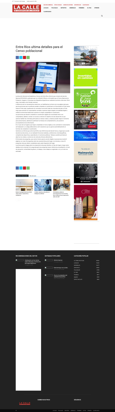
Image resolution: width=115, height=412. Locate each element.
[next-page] (19, 200)
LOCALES (55, 410)
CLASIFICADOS (96, 410)
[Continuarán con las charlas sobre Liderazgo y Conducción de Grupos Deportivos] (20, 262)
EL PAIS (84, 410)
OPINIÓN (89, 410)
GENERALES (73, 410)
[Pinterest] (24, 57)
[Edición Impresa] (49, 262)
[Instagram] (99, 1)
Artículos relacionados (22, 175)
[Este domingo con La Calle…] (49, 269)
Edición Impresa (58, 260)
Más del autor (32, 175)
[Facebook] (97, 1)
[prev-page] (17, 200)
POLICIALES (60, 410)
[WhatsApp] (28, 57)
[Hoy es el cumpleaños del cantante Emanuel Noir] (49, 277)
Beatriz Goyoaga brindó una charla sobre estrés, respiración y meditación (24, 194)
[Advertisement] (57, 30)
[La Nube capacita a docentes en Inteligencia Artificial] (42, 185)
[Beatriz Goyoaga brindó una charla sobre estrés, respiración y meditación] (24, 185)
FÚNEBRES (79, 410)
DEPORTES (67, 410)
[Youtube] (103, 1)
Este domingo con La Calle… (61, 267)
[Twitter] (101, 1)
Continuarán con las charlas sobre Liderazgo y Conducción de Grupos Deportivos (33, 262)
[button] (102, 15)
